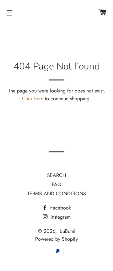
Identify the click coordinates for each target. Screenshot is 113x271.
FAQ (57, 184)
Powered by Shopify (56, 239)
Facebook (60, 207)
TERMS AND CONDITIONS (56, 193)
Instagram (60, 217)
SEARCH (56, 175)
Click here (32, 98)
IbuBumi (66, 231)
